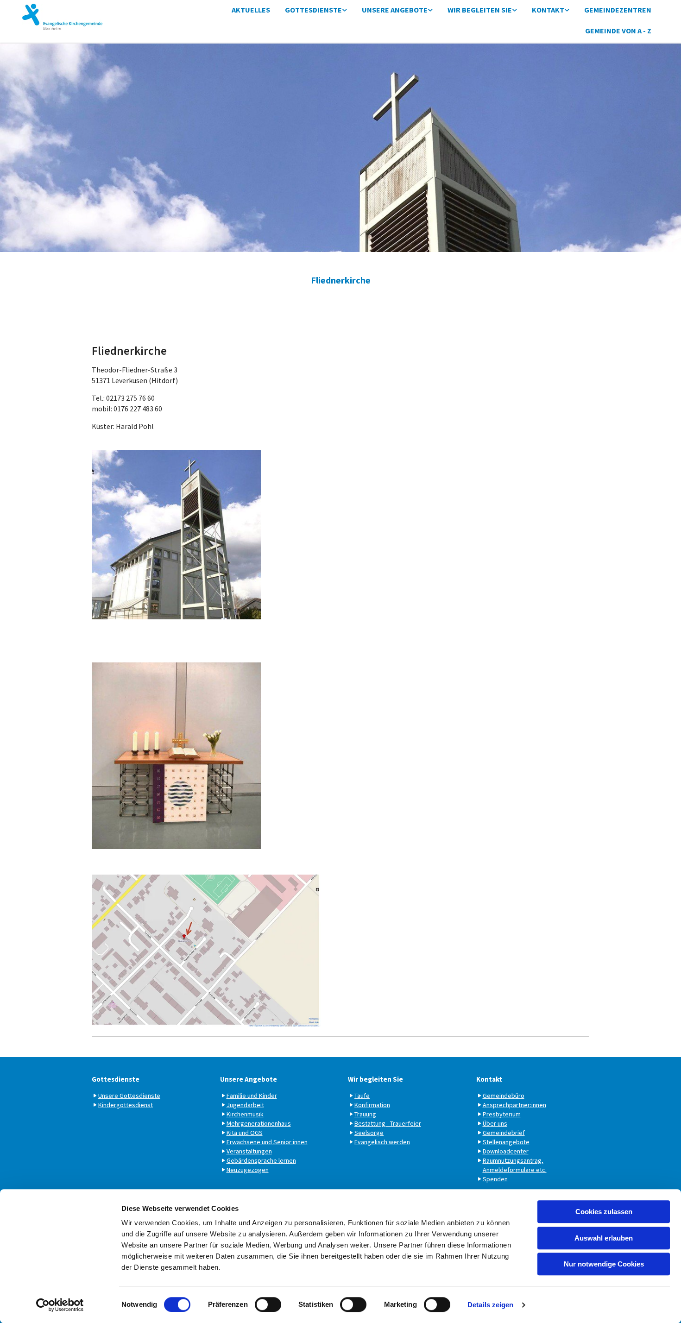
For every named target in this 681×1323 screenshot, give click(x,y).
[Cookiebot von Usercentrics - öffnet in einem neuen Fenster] (60, 1305)
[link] (315, 10)
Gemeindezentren (617, 9)
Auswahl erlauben (603, 1238)
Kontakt (548, 9)
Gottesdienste (313, 9)
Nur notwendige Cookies (604, 1264)
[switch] (268, 1304)
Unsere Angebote (395, 9)
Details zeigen (490, 1305)
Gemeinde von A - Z (618, 30)
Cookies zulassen (603, 1212)
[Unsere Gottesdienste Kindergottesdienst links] (344, 10)
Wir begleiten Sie (480, 9)
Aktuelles (251, 9)
